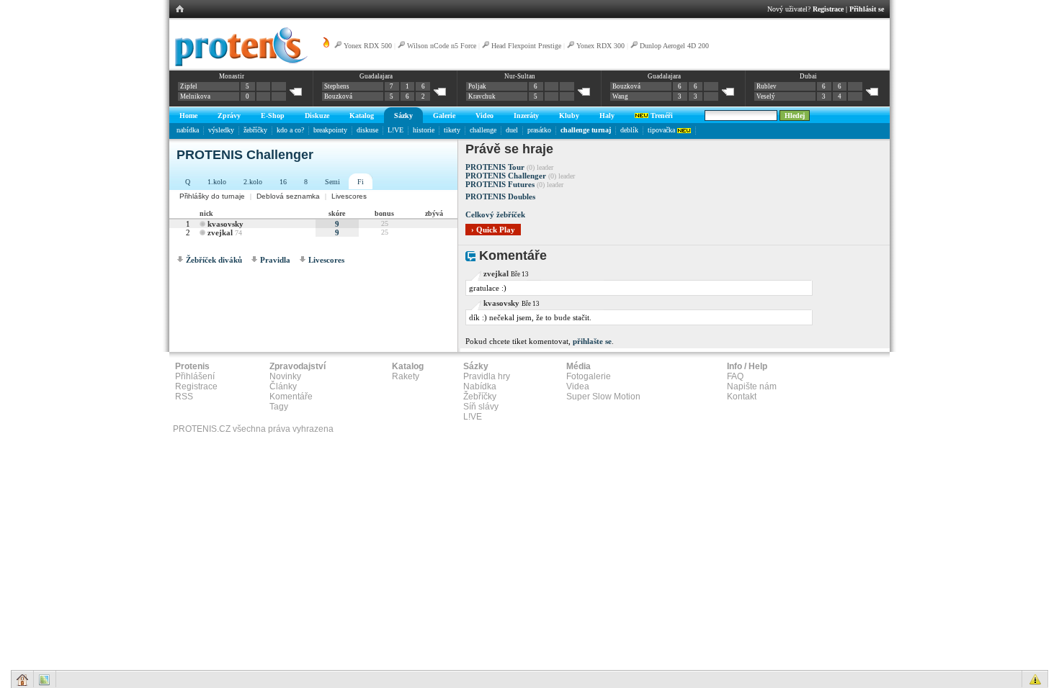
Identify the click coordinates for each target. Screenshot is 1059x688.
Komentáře (291, 396)
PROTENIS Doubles (500, 196)
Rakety (405, 376)
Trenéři (660, 115)
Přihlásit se (866, 9)
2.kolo (252, 182)
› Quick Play (493, 229)
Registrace (828, 9)
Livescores (349, 196)
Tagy (278, 407)
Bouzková (338, 96)
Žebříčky (479, 396)
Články (283, 386)
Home (188, 115)
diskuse (367, 130)
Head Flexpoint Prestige (526, 46)
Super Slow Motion (603, 396)
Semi (332, 182)
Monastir (231, 76)
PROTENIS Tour (494, 167)
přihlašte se (592, 341)
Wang (620, 96)
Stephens (336, 86)
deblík (629, 130)
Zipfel (188, 86)
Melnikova (195, 96)
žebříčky (255, 130)
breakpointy (330, 130)
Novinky (285, 376)
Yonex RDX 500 (368, 46)
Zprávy (229, 115)
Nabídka (479, 386)
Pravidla (275, 259)
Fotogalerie (588, 376)
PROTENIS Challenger (505, 175)
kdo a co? (290, 130)
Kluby (569, 115)
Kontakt (741, 396)
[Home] (238, 64)
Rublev (766, 86)
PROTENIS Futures (500, 184)
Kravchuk (482, 96)
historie (423, 130)
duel (512, 130)
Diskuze (317, 115)
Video (484, 115)
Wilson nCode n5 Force (442, 46)
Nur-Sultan (519, 76)
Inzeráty (526, 115)
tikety (452, 130)
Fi (360, 182)
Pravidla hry (486, 376)
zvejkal (220, 232)
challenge (483, 130)
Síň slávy (481, 407)
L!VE (395, 130)
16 (283, 182)
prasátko (539, 130)
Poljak (477, 86)
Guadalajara (376, 76)
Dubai (808, 76)
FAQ (735, 376)
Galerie (444, 115)
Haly (607, 115)
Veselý (765, 96)
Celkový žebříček (495, 214)
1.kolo (216, 182)
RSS (184, 396)
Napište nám (752, 386)
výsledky (221, 130)
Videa (577, 386)
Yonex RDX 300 (600, 46)
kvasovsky (225, 223)
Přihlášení (195, 376)
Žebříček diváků (214, 259)
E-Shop (273, 115)
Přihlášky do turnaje (212, 196)
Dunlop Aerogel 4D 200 (674, 46)
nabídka (187, 130)
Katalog (361, 115)
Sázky (403, 115)
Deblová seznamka (288, 196)
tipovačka (662, 130)
